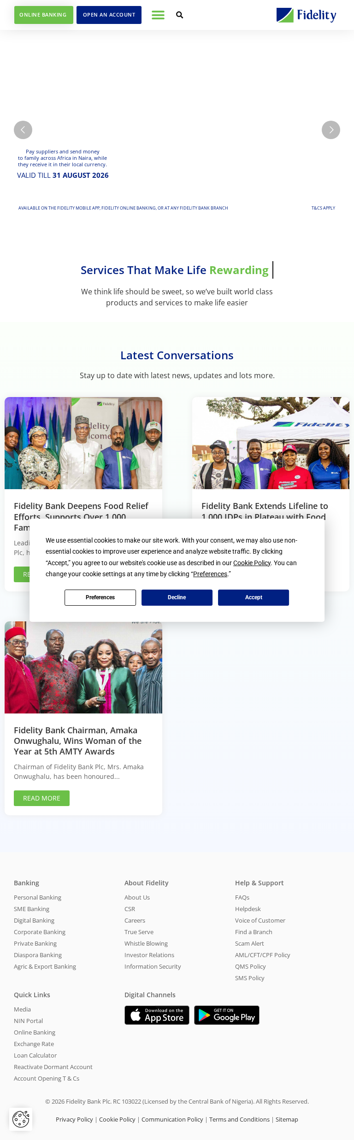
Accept (253, 597)
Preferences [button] (210, 574)
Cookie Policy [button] (252, 563)
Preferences (100, 597)
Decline (177, 597)
